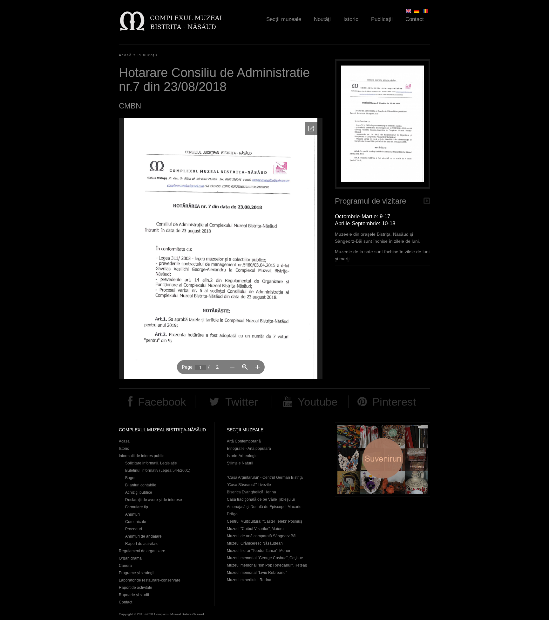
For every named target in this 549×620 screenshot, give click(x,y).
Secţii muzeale (283, 19)
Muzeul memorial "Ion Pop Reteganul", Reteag (267, 565)
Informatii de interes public (141, 456)
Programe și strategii (136, 573)
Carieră (125, 565)
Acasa (124, 441)
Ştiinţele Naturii (240, 463)
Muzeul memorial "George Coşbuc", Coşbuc (265, 558)
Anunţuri (132, 514)
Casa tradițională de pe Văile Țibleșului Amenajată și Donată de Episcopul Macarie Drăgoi (264, 506)
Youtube (317, 401)
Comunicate (135, 521)
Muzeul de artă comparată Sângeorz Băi (261, 536)
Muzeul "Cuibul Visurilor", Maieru (255, 528)
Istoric (350, 19)
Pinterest (394, 401)
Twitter (241, 401)
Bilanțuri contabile (140, 485)
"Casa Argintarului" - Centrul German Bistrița (265, 477)
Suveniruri (382, 459)
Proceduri (133, 529)
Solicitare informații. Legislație (151, 463)
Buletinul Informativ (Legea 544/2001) (157, 470)
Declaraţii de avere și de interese (153, 500)
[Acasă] (171, 21)
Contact (414, 19)
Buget (130, 478)
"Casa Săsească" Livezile (249, 485)
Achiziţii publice (138, 492)
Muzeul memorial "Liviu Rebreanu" (257, 572)
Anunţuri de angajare (143, 536)
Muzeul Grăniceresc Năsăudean (255, 543)
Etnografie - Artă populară (249, 448)
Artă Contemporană (244, 441)
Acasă (125, 55)
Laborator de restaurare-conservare (149, 580)
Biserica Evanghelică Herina (251, 492)
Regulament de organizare (142, 551)
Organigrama (130, 558)
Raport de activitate (142, 543)
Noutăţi (322, 19)
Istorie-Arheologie (242, 456)
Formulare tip (136, 507)
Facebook (162, 401)
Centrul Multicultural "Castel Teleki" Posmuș (264, 521)
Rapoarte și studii (134, 595)
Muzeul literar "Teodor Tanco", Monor (258, 550)
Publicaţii (382, 19)
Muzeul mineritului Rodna (249, 580)
